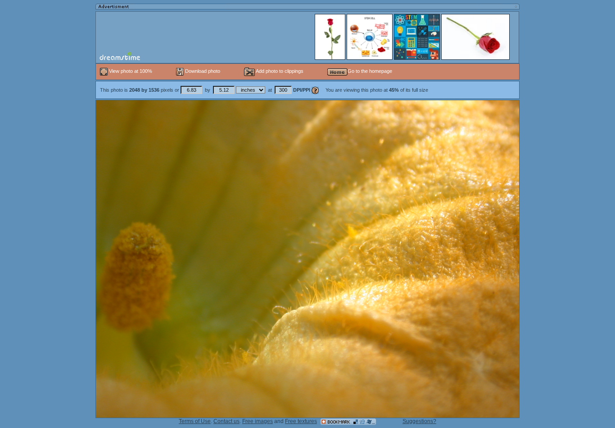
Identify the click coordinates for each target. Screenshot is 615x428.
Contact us (226, 421)
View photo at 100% (131, 71)
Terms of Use (195, 421)
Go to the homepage (370, 71)
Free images (257, 421)
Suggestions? (419, 421)
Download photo (202, 71)
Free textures (301, 421)
